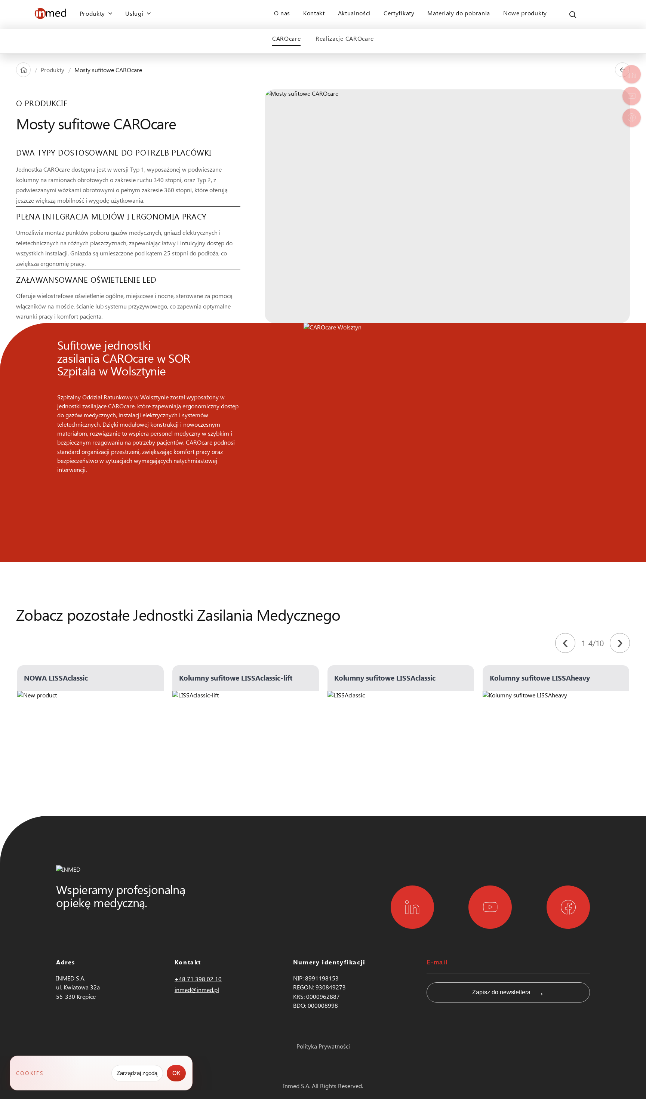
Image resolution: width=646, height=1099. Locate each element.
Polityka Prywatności (323, 1046)
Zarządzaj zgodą (137, 1073)
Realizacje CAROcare (345, 38)
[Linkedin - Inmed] (412, 907)
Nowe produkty (525, 13)
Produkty (52, 70)
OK (176, 1073)
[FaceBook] (631, 117)
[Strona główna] (23, 69)
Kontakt (314, 13)
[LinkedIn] (631, 74)
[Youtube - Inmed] (490, 907)
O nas (282, 13)
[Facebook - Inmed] (568, 907)
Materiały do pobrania (458, 13)
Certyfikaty (399, 13)
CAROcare (286, 38)
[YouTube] (631, 96)
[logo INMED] (50, 14)
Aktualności (354, 13)
